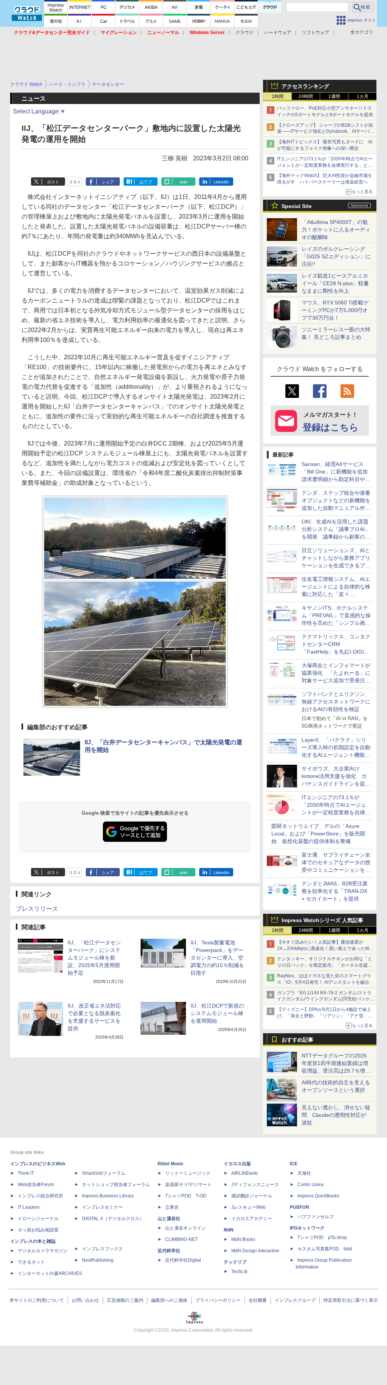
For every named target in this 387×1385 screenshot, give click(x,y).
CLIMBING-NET (181, 1239)
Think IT (26, 1173)
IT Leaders (29, 1207)
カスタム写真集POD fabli (324, 1248)
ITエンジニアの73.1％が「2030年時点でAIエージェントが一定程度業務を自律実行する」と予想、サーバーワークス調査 (325, 165)
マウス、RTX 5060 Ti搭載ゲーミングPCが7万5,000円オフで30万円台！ (335, 310)
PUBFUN (299, 1207)
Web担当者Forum (36, 1184)
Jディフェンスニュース (255, 1184)
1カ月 (362, 96)
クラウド (244, 32)
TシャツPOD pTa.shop (322, 1237)
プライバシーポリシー (218, 1300)
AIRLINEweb (244, 1173)
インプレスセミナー (102, 1207)
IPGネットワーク (307, 1228)
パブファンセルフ (315, 1216)
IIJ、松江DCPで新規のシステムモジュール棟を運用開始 (217, 1013)
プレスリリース (37, 908)
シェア (108, 182)
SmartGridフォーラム (103, 1173)
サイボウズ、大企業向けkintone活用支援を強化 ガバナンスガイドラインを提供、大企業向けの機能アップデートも (336, 783)
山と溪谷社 (169, 1218)
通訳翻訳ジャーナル (251, 1196)
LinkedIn (221, 182)
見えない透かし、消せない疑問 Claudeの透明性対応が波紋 (336, 1115)
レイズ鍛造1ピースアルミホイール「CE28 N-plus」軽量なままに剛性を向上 (335, 283)
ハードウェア (277, 32)
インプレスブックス (102, 1248)
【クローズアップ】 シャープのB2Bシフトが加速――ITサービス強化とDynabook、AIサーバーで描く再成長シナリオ (325, 132)
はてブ (145, 182)
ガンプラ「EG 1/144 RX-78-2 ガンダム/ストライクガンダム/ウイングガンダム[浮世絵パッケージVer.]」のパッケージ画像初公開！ (326, 999)
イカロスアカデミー (251, 1218)
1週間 (334, 96)
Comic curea (310, 1184)
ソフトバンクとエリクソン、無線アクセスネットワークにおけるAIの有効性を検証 (336, 701)
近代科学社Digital (183, 1260)
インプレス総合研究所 (40, 1196)
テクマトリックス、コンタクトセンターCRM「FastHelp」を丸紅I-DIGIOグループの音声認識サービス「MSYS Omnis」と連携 (336, 651)
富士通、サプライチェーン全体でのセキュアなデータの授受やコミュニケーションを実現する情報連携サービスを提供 (336, 870)
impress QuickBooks (318, 1196)
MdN (229, 1230)
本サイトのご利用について (36, 1300)
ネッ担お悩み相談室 (38, 1230)
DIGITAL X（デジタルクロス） (113, 1218)
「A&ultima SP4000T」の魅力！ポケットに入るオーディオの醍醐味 (336, 229)
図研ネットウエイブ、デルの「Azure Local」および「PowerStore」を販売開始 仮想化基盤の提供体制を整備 (318, 833)
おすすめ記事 (297, 1040)
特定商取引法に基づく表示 (351, 1300)
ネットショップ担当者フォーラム (116, 1184)
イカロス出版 (237, 1163)
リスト (75, 182)
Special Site (297, 206)
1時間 (277, 96)
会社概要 (258, 1300)
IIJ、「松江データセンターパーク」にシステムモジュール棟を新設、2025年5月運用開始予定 (94, 957)
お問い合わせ (85, 1300)
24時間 (306, 96)
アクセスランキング (305, 86)
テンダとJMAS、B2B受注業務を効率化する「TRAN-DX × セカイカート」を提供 (335, 891)
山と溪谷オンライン (185, 1228)
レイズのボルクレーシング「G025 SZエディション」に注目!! (336, 256)
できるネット (31, 1262)
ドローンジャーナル (38, 1218)
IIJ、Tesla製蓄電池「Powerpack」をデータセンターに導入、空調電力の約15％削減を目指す (217, 957)
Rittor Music (171, 1163)
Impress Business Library (108, 1196)
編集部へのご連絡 (169, 1300)
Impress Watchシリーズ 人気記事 (322, 920)
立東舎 (172, 1207)
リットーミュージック (188, 1173)
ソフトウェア (315, 32)
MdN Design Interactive (255, 1250)
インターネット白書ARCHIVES (50, 1273)
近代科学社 (169, 1250)
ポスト (53, 182)
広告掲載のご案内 (125, 1300)
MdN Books (243, 1239)
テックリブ (235, 1262)
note (183, 182)
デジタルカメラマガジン (43, 1250)
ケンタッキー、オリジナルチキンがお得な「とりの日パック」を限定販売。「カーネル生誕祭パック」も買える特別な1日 (324, 965)
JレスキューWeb (248, 1207)
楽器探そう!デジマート (188, 1184)
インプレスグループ (295, 1300)
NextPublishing (97, 1260)
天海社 (304, 1173)
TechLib (239, 1271)
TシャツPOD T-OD (185, 1196)
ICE (293, 1163)
